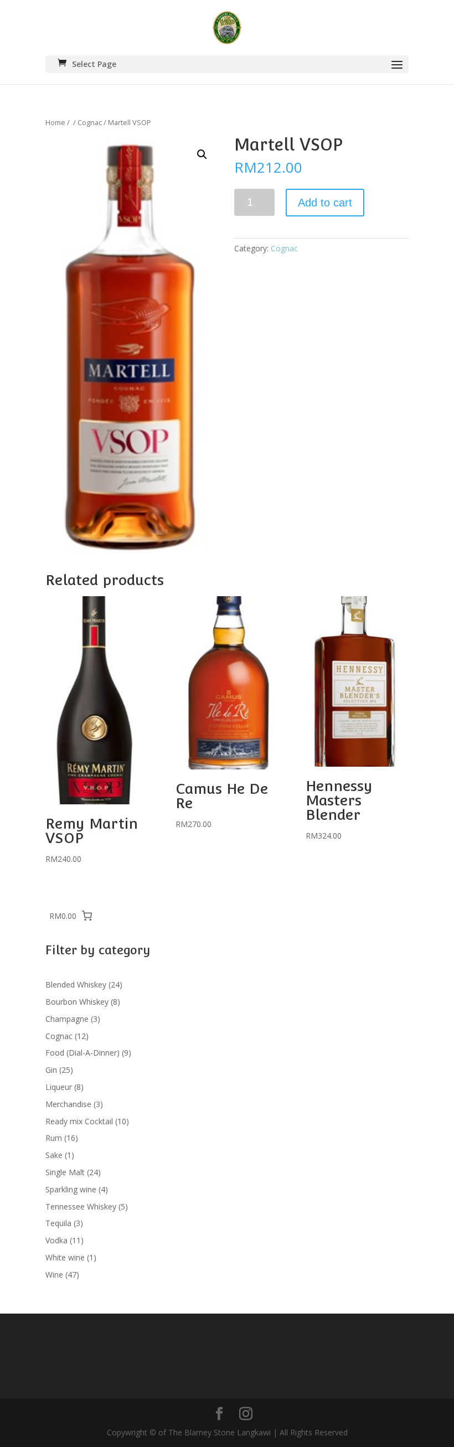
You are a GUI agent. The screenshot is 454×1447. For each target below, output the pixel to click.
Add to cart (325, 203)
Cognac (90, 122)
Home (55, 122)
